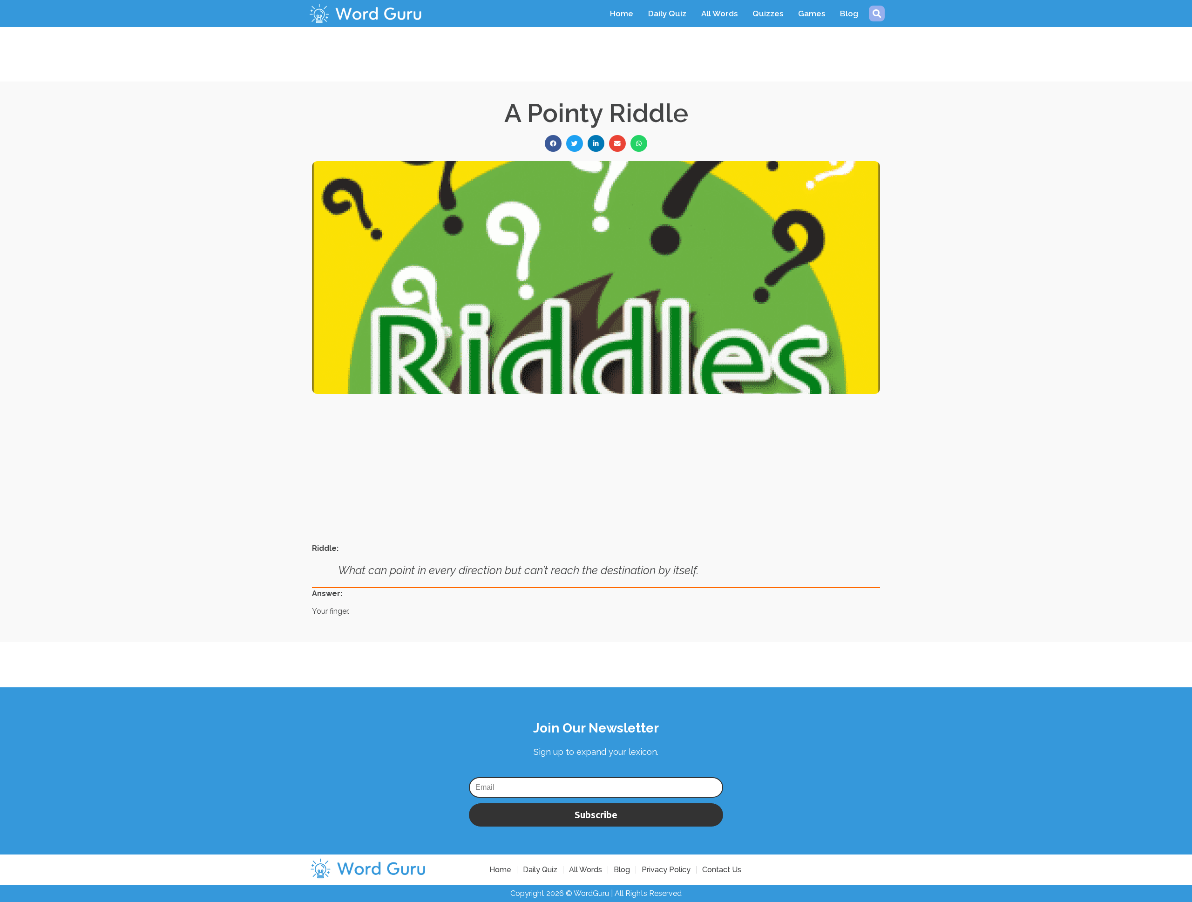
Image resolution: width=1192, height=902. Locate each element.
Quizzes (767, 13)
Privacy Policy (666, 869)
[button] (877, 13)
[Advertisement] (596, 48)
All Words (719, 13)
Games (811, 13)
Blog (849, 13)
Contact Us (721, 869)
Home (621, 13)
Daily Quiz (667, 13)
